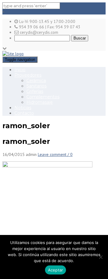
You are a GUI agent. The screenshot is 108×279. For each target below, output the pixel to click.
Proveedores (27, 75)
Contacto (24, 113)
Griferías (34, 91)
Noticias (22, 107)
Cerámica (36, 80)
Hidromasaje (39, 102)
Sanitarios (36, 86)
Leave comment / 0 (55, 154)
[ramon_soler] (47, 166)
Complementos (42, 97)
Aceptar (55, 270)
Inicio (20, 69)
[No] (101, 257)
